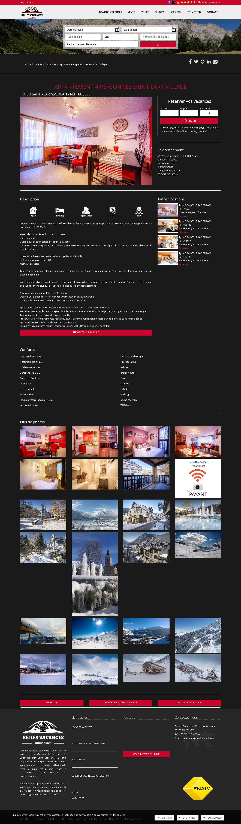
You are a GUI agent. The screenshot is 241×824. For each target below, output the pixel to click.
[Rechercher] (158, 44)
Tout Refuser (188, 817)
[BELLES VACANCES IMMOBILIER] (31, 11)
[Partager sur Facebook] (190, 62)
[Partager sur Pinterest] (202, 62)
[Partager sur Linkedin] (209, 62)
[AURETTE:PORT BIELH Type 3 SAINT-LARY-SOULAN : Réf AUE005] (86, 141)
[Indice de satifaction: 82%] (188, 2)
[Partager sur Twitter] (196, 62)
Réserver (189, 120)
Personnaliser (164, 817)
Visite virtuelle (87, 332)
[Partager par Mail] (215, 62)
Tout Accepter (213, 817)
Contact (212, 12)
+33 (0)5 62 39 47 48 (210, 2)
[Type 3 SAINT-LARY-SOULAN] (168, 210)
